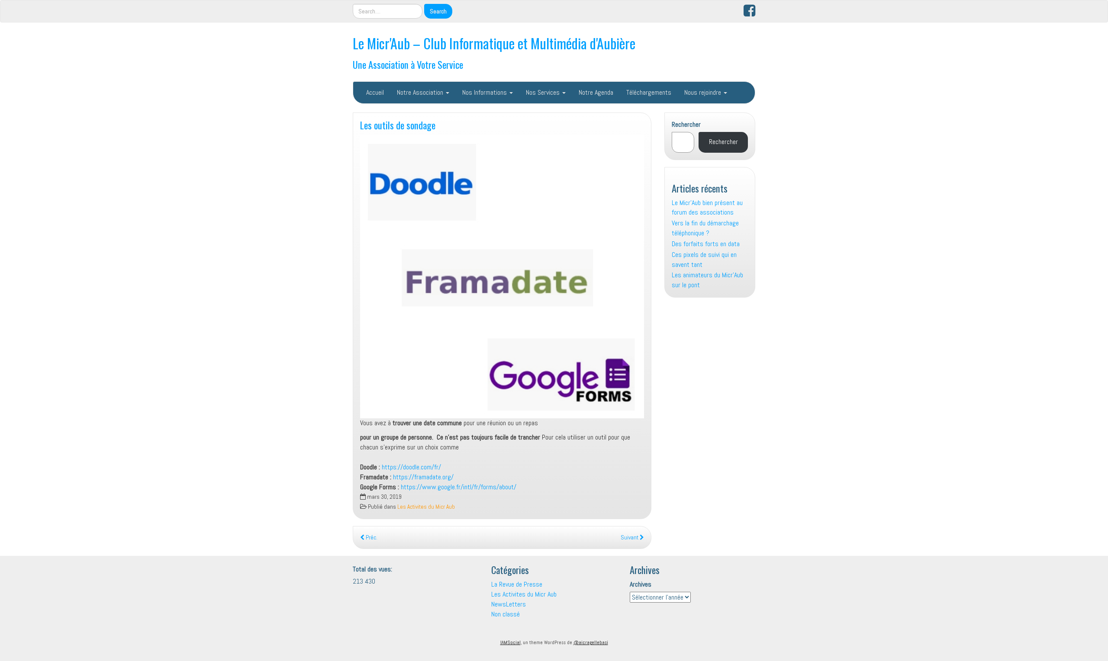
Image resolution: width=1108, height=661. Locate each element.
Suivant (630, 537)
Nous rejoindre (703, 92)
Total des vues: (373, 569)
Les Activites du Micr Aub (426, 506)
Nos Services (543, 92)
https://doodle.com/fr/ (411, 467)
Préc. (370, 537)
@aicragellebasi (590, 642)
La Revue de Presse (516, 584)
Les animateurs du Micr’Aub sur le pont (707, 279)
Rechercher (686, 124)
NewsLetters (508, 604)
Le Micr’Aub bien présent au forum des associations (707, 207)
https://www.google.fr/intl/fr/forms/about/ (458, 486)
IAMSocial (510, 642)
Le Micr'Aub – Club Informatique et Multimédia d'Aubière (494, 43)
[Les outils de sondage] (502, 276)
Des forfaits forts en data (706, 243)
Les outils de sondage (397, 125)
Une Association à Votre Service (408, 64)
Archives (640, 584)
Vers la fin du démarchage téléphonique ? (705, 227)
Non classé (505, 614)
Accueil (375, 92)
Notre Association (421, 92)
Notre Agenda (596, 92)
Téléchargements (648, 92)
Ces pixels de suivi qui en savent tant (704, 259)
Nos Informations (485, 92)
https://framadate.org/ (423, 476)
